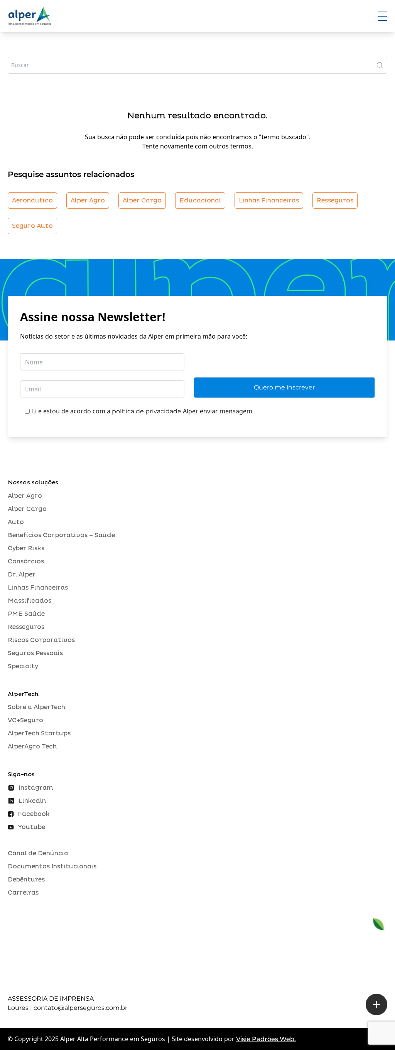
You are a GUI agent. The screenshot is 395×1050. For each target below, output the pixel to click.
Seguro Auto (32, 226)
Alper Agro (88, 200)
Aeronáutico (32, 200)
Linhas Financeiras (269, 200)
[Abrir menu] (382, 16)
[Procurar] (380, 65)
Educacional (200, 200)
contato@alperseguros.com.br (80, 1007)
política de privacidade (146, 411)
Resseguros (335, 200)
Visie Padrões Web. (266, 1039)
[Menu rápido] (376, 1004)
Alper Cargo (142, 200)
